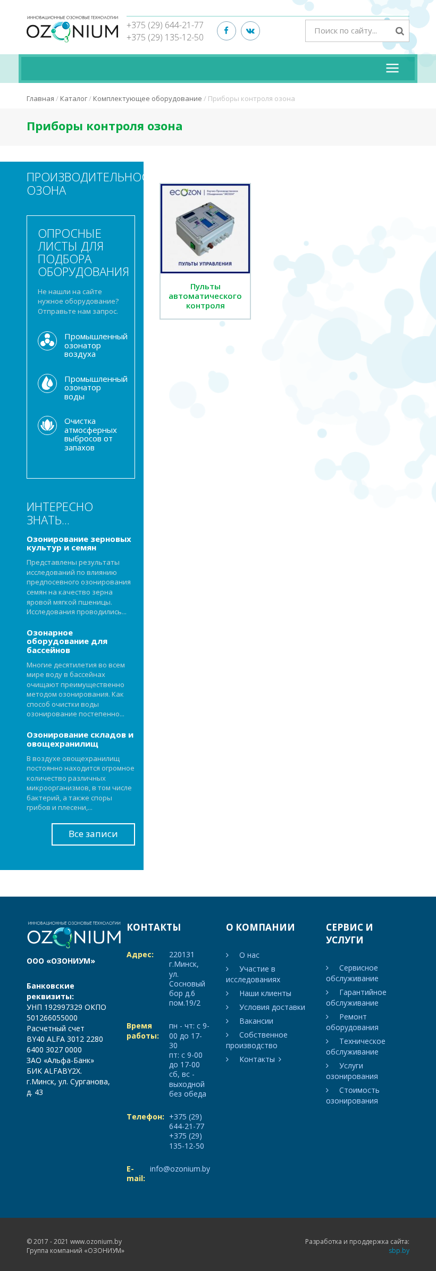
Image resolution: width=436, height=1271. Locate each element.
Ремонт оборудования (352, 1021)
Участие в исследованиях (253, 974)
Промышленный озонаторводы (96, 387)
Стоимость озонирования (353, 1095)
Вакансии (256, 1021)
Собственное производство (257, 1040)
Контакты (257, 1059)
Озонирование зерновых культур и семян (79, 543)
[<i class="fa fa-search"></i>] (400, 30)
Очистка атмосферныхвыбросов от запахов (90, 434)
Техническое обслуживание (355, 1046)
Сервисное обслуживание (352, 973)
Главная (40, 98)
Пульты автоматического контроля (205, 296)
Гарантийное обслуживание (356, 997)
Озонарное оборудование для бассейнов (67, 641)
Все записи (93, 833)
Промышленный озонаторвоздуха (96, 345)
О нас (249, 955)
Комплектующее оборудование (147, 98)
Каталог (73, 98)
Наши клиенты (265, 993)
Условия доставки (272, 1007)
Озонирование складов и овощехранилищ (80, 739)
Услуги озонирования (352, 1070)
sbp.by (399, 1250)
